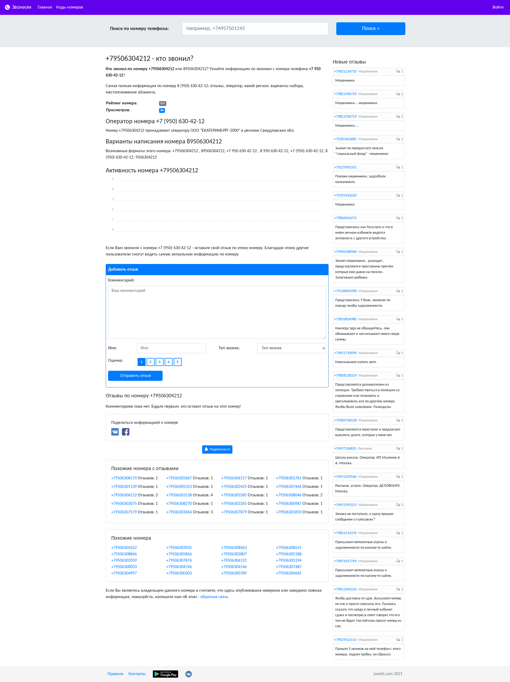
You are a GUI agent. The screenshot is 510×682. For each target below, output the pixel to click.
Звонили (21, 7)
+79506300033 (124, 567)
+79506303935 (179, 548)
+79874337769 (345, 561)
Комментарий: (121, 280)
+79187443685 (345, 139)
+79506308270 (179, 504)
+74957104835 (345, 449)
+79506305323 (179, 487)
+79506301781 (288, 478)
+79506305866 (179, 554)
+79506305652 (124, 548)
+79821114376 (345, 533)
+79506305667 (179, 478)
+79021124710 (345, 72)
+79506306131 (234, 561)
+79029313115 (345, 640)
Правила (115, 674)
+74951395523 (345, 505)
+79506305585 (234, 495)
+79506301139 (124, 487)
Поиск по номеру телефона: (139, 28)
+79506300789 (234, 573)
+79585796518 (345, 421)
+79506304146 (234, 567)
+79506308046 (288, 495)
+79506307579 (124, 512)
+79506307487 (288, 567)
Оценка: (115, 361)
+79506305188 (288, 554)
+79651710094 (345, 353)
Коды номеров (69, 7)
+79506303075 (124, 504)
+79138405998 (345, 291)
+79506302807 (234, 554)
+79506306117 (234, 478)
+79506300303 (179, 573)
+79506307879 (234, 512)
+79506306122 (124, 495)
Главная (45, 7)
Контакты (137, 674)
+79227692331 (345, 167)
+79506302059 (124, 561)
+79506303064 (179, 512)
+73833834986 (345, 319)
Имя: (112, 348)
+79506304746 (179, 567)
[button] (371, 28)
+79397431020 (345, 196)
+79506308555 (288, 548)
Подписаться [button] (219, 449)
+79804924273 (345, 218)
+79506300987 (288, 504)
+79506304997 (124, 573)
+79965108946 (345, 252)
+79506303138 (179, 495)
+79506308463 (234, 548)
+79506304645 (288, 573)
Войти (498, 7)
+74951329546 (345, 477)
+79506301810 (288, 512)
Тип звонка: (229, 348)
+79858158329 (345, 376)
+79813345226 (345, 589)
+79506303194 (288, 561)
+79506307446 (288, 487)
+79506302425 (234, 487)
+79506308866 (124, 554)
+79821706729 (345, 94)
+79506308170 (124, 478)
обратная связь (214, 597)
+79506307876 (179, 561)
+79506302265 (234, 504)
